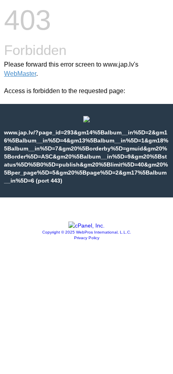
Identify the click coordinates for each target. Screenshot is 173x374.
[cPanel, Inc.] (86, 225)
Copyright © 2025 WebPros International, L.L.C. (86, 232)
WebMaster (20, 73)
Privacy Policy (86, 238)
